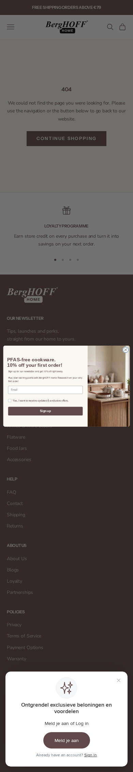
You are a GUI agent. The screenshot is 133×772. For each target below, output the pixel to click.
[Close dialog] (126, 349)
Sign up (45, 411)
